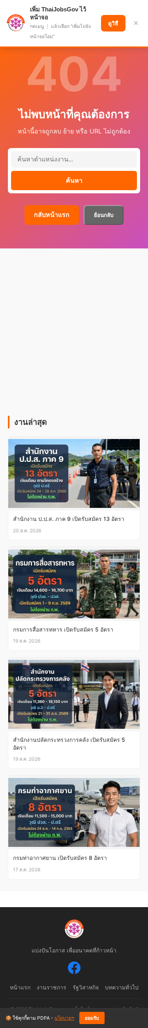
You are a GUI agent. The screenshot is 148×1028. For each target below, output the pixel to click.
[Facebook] (74, 969)
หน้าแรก (20, 987)
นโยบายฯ (64, 1018)
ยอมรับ (92, 1018)
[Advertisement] (74, 338)
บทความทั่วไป (122, 987)
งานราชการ (51, 987)
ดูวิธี (113, 23)
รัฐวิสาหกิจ (86, 987)
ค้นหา (74, 180)
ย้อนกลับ (103, 215)
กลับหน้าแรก (51, 215)
